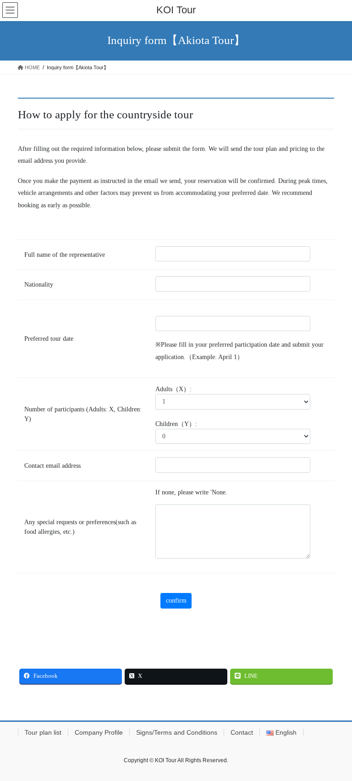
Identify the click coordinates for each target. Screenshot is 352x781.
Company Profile (99, 732)
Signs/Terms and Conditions (176, 732)
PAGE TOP (335, 749)
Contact (242, 732)
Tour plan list (43, 732)
